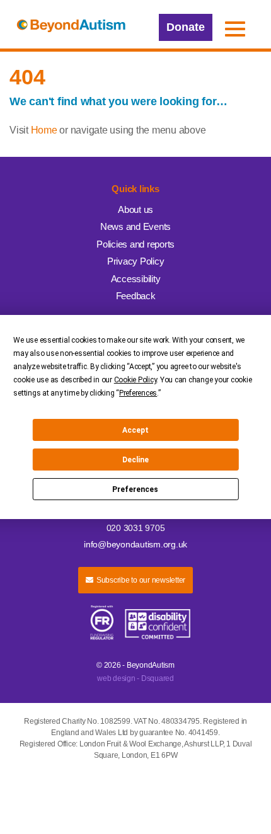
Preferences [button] (138, 393)
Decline (135, 459)
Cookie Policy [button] (135, 379)
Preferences (135, 489)
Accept (135, 430)
